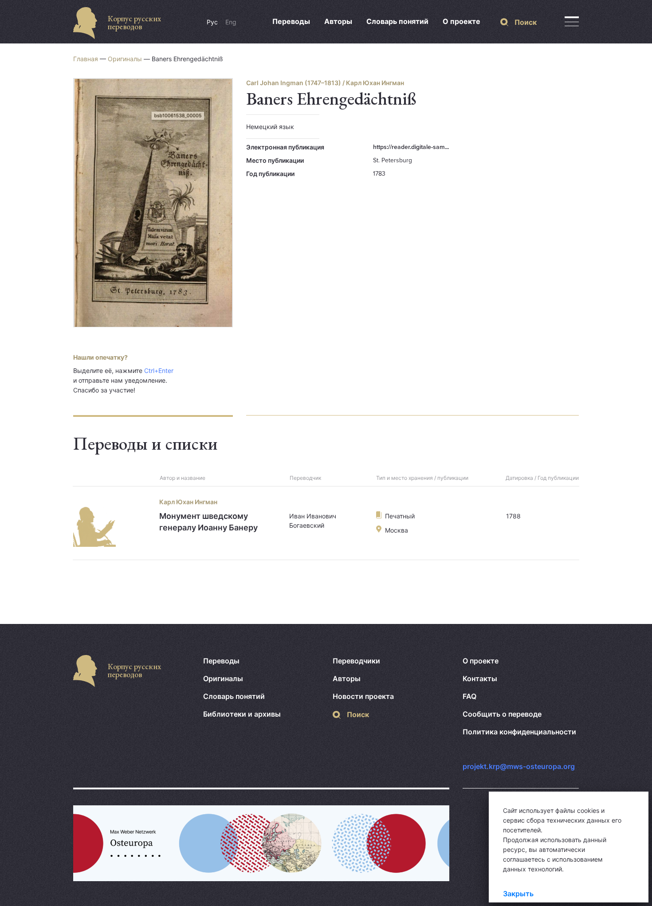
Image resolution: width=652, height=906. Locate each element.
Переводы (291, 21)
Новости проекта (363, 696)
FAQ (469, 696)
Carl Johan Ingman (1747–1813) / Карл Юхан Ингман (325, 82)
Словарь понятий (397, 21)
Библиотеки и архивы (242, 714)
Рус (212, 22)
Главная (85, 59)
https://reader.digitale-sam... (411, 147)
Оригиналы (125, 59)
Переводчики (356, 660)
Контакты (480, 678)
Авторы (338, 21)
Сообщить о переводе (502, 714)
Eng (230, 22)
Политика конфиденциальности (519, 731)
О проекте (461, 21)
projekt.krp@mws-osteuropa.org (519, 766)
